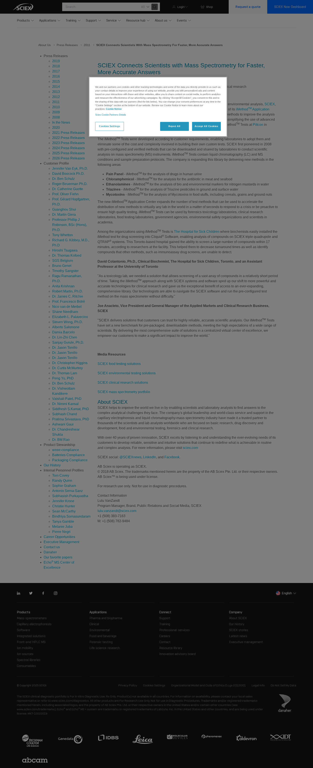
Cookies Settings (109, 126)
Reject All (174, 126)
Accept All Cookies (206, 126)
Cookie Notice (114, 109)
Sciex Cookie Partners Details (110, 114)
